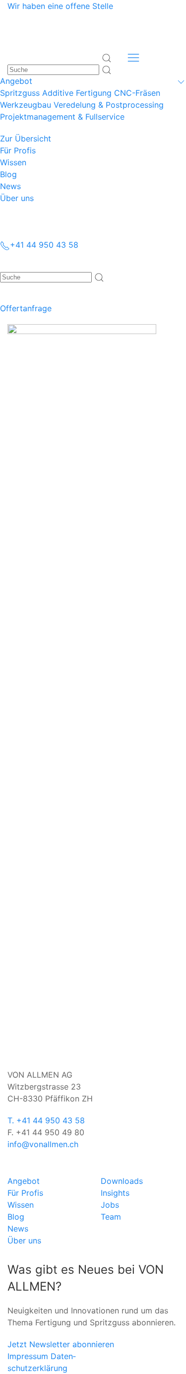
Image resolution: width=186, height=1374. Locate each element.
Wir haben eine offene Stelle (60, 6)
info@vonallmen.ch (42, 1144)
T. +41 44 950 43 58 (46, 1120)
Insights (115, 1193)
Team (111, 1217)
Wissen (20, 1205)
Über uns (24, 1240)
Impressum (27, 1356)
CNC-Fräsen (137, 93)
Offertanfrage (26, 308)
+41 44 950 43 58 (44, 245)
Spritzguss (20, 93)
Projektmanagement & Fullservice (62, 117)
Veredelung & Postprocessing (109, 105)
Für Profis (25, 1193)
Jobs (110, 1205)
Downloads (122, 1181)
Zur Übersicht (25, 138)
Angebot (23, 1181)
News (17, 1229)
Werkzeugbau (25, 105)
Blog (15, 1217)
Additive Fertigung (77, 93)
